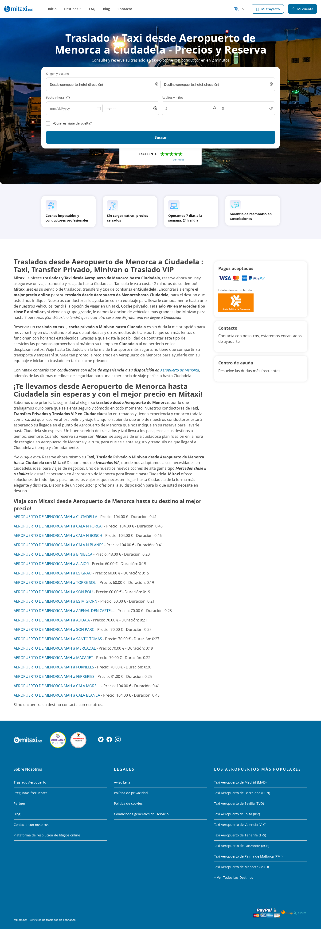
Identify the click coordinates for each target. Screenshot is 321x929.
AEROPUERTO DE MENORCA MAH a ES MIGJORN (55, 601)
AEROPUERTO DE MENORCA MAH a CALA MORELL (57, 685)
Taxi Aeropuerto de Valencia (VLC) (240, 824)
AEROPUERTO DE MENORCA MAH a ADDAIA (52, 620)
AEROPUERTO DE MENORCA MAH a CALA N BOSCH (58, 535)
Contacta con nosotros (31, 824)
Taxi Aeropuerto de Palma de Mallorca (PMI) (248, 856)
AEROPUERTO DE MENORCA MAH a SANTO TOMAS (58, 638)
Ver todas (178, 159)
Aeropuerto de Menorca (179, 370)
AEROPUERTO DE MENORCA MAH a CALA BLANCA (57, 695)
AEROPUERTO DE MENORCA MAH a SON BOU (53, 591)
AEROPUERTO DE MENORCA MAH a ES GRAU (53, 573)
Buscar (160, 137)
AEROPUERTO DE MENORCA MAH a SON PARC (54, 629)
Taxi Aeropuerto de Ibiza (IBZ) (237, 814)
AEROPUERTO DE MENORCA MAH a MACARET (53, 657)
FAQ (92, 9)
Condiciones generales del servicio (141, 814)
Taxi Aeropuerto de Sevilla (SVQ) (239, 803)
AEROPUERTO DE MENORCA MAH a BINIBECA (53, 554)
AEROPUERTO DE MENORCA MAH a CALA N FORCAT (58, 526)
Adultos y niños (172, 97)
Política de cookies (128, 803)
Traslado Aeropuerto (30, 782)
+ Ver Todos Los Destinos (233, 877)
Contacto (124, 9)
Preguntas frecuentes (30, 793)
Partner (19, 803)
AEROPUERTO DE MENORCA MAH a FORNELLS (54, 667)
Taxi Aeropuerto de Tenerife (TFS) (240, 835)
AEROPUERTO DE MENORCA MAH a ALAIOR (51, 563)
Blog (106, 9)
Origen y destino (57, 73)
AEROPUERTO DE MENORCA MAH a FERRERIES (54, 676)
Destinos (71, 9)
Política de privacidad (131, 793)
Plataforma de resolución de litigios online (47, 835)
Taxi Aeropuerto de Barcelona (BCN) (242, 793)
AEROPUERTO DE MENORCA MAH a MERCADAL (55, 648)
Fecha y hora (55, 97)
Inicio (52, 9)
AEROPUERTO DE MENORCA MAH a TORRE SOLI (55, 582)
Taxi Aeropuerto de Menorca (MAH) (241, 867)
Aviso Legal (122, 782)
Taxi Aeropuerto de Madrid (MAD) (240, 782)
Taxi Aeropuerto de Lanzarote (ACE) (241, 845)
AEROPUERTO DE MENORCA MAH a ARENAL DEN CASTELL (64, 610)
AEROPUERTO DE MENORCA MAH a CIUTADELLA (55, 516)
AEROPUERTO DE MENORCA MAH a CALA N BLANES (58, 544)
